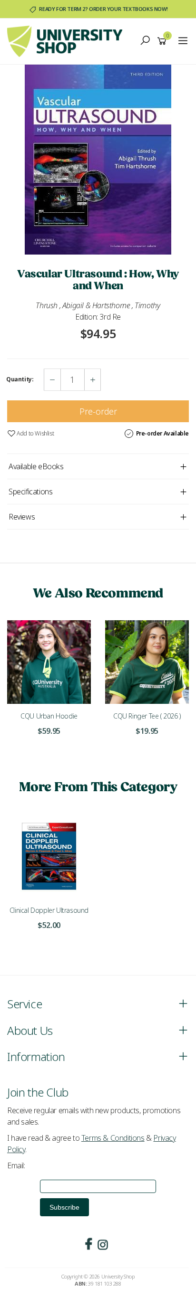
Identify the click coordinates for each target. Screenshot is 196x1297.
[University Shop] (67, 40)
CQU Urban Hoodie (49, 715)
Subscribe (64, 1207)
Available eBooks (36, 466)
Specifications (30, 491)
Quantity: (19, 379)
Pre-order (98, 411)
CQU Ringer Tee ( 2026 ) (147, 715)
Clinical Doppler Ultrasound (49, 910)
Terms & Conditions (113, 1138)
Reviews (22, 516)
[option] (98, 160)
